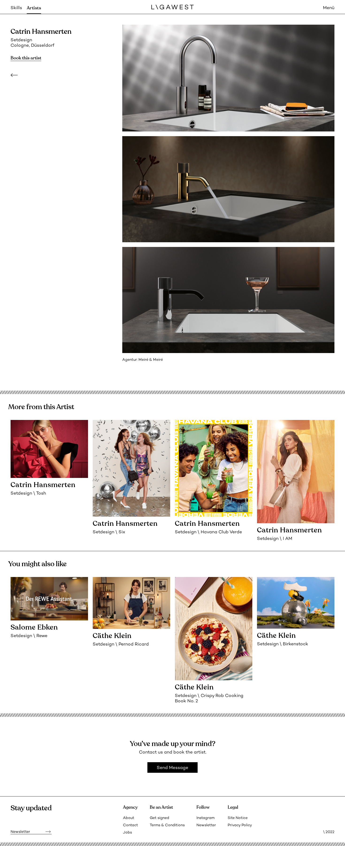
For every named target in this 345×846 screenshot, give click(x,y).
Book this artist (26, 58)
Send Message (172, 767)
